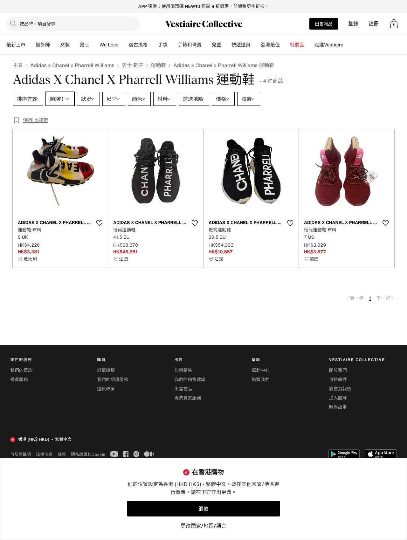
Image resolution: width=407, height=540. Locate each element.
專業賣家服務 (187, 398)
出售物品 (324, 23)
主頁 (18, 65)
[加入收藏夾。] (99, 223)
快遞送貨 (241, 44)
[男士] (94, 44)
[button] (394, 23)
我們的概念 (21, 370)
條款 (62, 454)
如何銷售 (183, 370)
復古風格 (138, 44)
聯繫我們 (261, 379)
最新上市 (15, 44)
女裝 (65, 44)
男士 (84, 44)
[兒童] (226, 44)
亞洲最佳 (270, 44)
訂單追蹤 (106, 370)
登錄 (353, 23)
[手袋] (172, 44)
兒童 (216, 44)
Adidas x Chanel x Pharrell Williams (72, 65)
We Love (109, 44)
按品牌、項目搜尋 (37, 23)
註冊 (374, 23)
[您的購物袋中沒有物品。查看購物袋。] (394, 23)
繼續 (203, 509)
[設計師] (55, 44)
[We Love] (123, 44)
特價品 (297, 44)
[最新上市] (30, 44)
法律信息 (44, 454)
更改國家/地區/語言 (203, 526)
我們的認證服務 (112, 379)
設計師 (43, 44)
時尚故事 (338, 407)
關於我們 (338, 370)
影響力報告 (340, 389)
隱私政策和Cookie (88, 454)
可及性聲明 (20, 454)
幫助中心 (261, 370)
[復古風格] (152, 44)
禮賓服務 (19, 379)
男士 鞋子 (132, 65)
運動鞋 (158, 65)
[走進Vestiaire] (348, 44)
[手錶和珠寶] (206, 44)
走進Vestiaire (328, 44)
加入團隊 (338, 398)
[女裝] (74, 44)
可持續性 (338, 379)
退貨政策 (106, 389)
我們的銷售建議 (189, 379)
